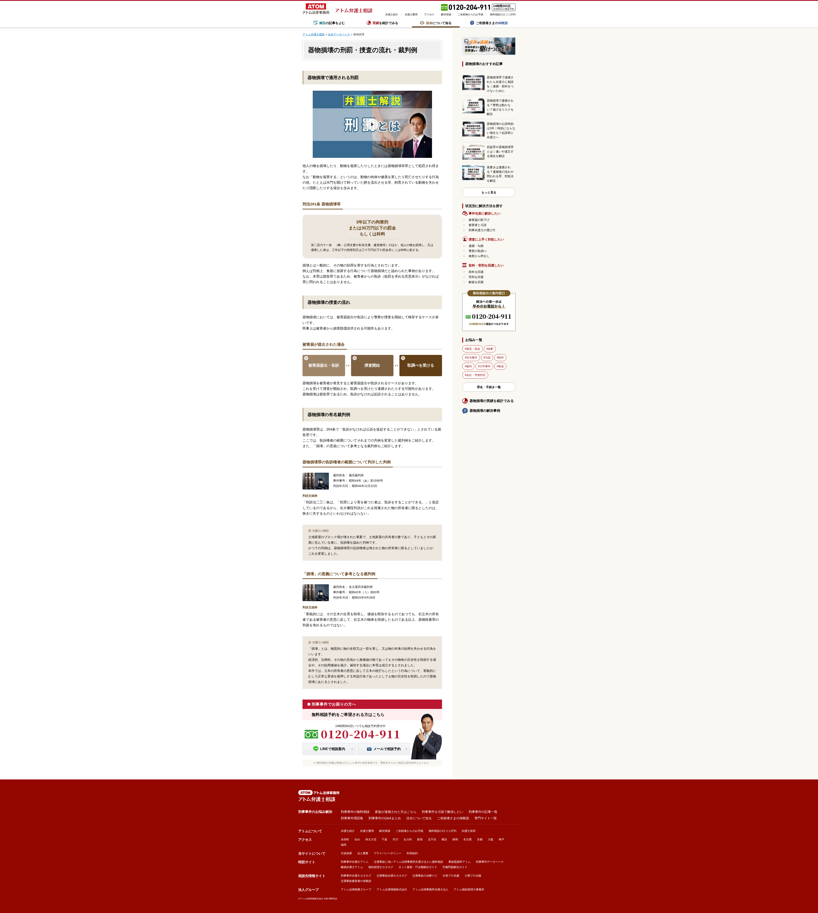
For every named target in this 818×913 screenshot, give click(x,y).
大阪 (490, 839)
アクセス (429, 14)
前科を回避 (476, 272)
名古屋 (467, 839)
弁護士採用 (468, 830)
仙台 (357, 839)
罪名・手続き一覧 (489, 387)
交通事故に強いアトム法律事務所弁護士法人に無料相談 (408, 861)
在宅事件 (471, 357)
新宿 (420, 839)
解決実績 (446, 14)
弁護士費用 (411, 14)
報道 (501, 366)
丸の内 (407, 839)
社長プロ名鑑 (451, 875)
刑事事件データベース (490, 861)
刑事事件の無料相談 (355, 812)
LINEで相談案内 (332, 749)
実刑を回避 (476, 277)
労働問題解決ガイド (454, 867)
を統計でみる (385, 23)
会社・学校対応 (476, 375)
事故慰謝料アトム (459, 861)
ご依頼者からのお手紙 (470, 14)
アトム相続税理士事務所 (469, 889)
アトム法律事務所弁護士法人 (430, 889)
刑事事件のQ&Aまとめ (385, 818)
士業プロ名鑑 (473, 875)
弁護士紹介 (391, 14)
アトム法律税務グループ (356, 889)
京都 (479, 839)
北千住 (432, 839)
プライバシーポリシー (387, 853)
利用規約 (412, 853)
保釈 (490, 348)
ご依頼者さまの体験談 (453, 818)
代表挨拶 (346, 853)
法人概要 (362, 853)
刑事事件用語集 (352, 818)
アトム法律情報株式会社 (392, 889)
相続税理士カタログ (380, 867)
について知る (439, 23)
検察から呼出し (479, 256)
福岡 (343, 844)
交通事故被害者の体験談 (356, 881)
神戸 (501, 839)
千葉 (384, 839)
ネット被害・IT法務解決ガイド (418, 867)
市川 (395, 839)
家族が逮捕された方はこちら (395, 812)
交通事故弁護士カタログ (392, 875)
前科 (501, 357)
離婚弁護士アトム (352, 867)
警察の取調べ (478, 251)
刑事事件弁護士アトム (355, 861)
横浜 (444, 839)
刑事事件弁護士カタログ (356, 875)
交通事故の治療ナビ (424, 875)
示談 (488, 357)
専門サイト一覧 (485, 818)
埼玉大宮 (370, 839)
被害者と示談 (478, 225)
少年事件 (485, 366)
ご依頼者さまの (492, 23)
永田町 (345, 839)
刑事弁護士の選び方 (482, 230)
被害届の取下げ (479, 220)
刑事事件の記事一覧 (483, 812)
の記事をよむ (332, 23)
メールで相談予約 (387, 749)
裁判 (469, 366)
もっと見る (488, 192)
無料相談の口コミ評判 (503, 14)
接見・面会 (473, 348)
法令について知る (419, 818)
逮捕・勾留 (476, 246)
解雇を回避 (476, 282)
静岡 (455, 839)
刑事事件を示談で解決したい (442, 812)
